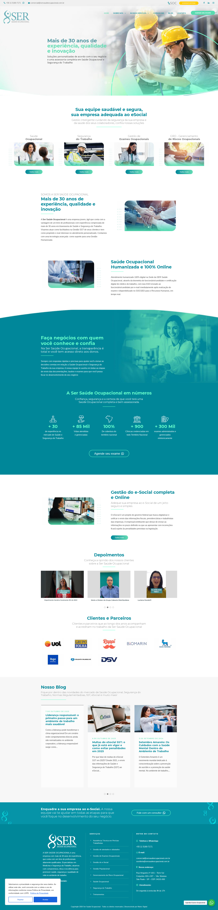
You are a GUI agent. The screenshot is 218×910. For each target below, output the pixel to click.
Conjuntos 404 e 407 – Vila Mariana (151, 876)
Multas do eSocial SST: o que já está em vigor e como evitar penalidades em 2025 (109, 747)
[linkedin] (208, 3)
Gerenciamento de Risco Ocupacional (108, 875)
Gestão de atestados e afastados (106, 849)
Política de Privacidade (39, 893)
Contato (182, 13)
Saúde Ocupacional (101, 882)
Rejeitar (20, 900)
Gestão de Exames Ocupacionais (106, 856)
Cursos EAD (158, 13)
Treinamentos (98, 894)
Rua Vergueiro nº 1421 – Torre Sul (150, 873)
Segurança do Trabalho (102, 888)
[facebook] (204, 3)
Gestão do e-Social (100, 862)
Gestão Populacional (101, 869)
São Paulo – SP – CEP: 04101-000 (150, 879)
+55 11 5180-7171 (13, 3)
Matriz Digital (142, 907)
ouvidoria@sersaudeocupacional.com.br (152, 861)
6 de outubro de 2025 (104, 738)
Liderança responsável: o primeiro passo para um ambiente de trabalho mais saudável (62, 720)
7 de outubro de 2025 (57, 711)
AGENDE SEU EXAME (203, 13)
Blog (170, 13)
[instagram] (213, 3)
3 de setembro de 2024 (151, 738)
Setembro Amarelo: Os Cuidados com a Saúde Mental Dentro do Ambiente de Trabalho (154, 747)
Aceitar (45, 900)
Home (106, 13)
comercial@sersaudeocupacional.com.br (47, 3)
